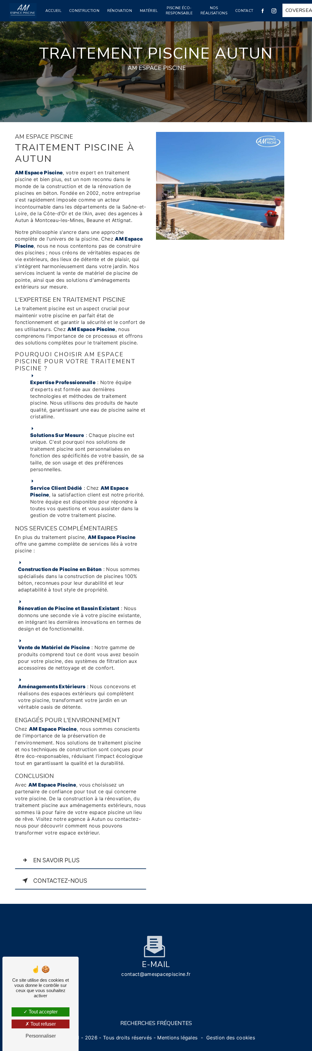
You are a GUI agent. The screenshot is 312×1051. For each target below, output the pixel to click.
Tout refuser (42, 1024)
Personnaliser (41, 1035)
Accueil (53, 10)
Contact (244, 10)
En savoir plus (56, 860)
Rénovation (119, 10)
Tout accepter (42, 1011)
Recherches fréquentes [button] (156, 1023)
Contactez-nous (60, 880)
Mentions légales (177, 1038)
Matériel (149, 10)
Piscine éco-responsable (179, 10)
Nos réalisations (213, 10)
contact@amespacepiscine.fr (155, 974)
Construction (84, 10)
